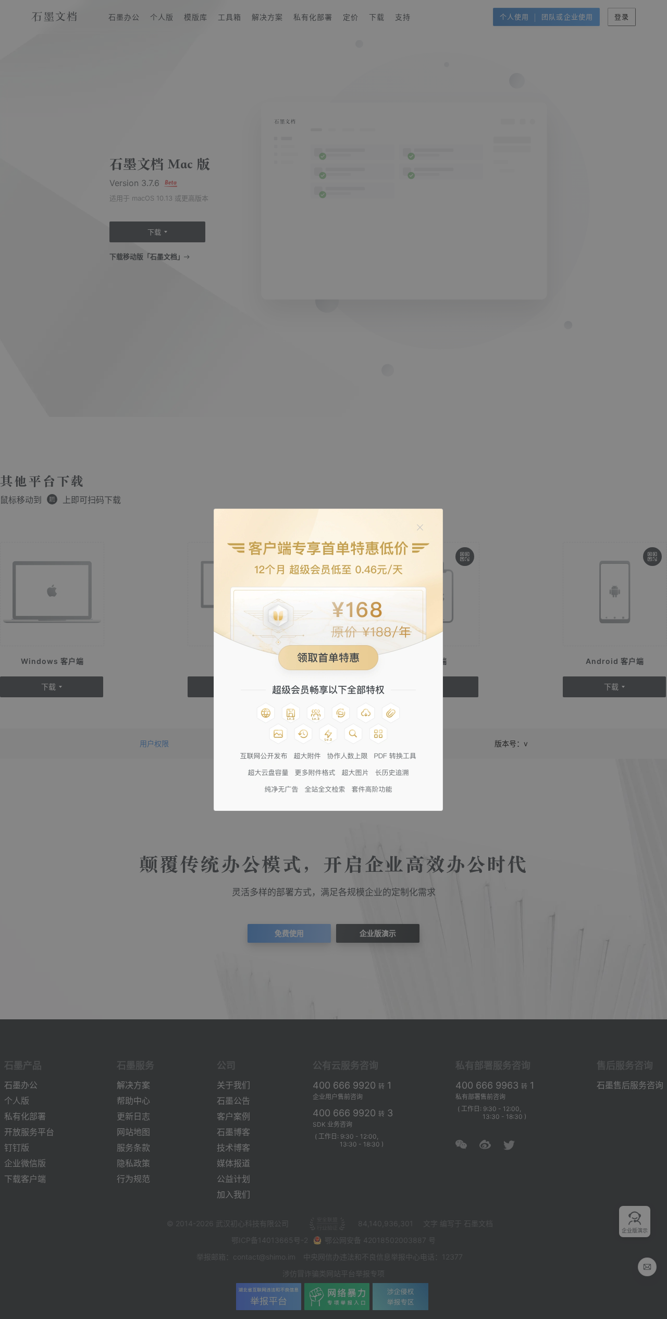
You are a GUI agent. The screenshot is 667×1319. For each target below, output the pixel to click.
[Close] (420, 527)
